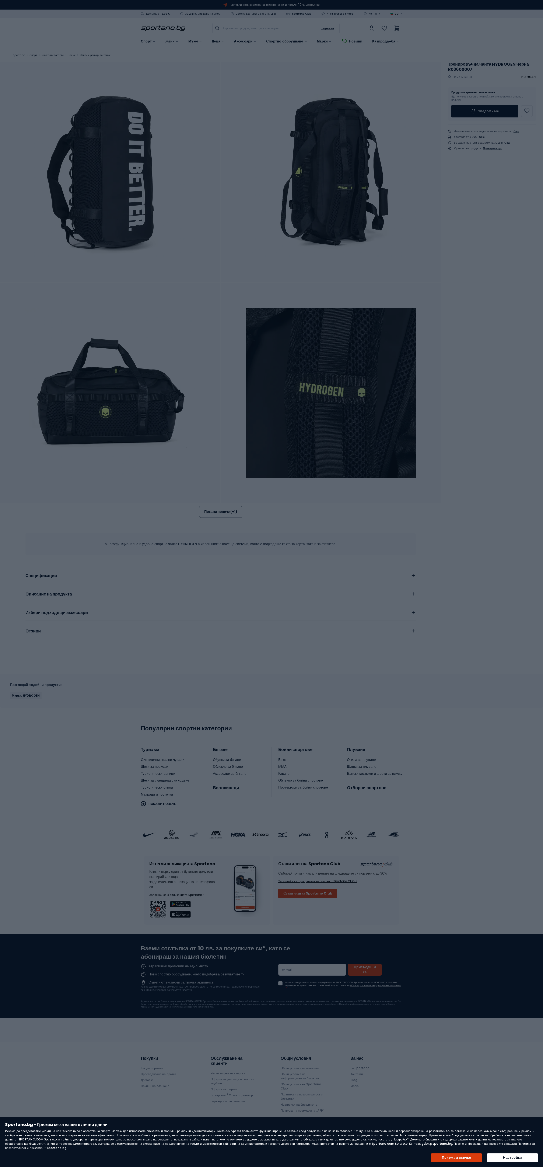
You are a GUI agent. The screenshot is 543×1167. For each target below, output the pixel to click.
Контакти (374, 14)
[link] (371, 28)
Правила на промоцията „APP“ (302, 1110)
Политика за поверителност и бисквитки (192, 1006)
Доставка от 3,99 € (158, 14)
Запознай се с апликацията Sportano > (176, 895)
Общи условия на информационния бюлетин (300, 1076)
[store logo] (163, 28)
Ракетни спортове (53, 55)
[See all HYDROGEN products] (527, 77)
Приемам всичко (456, 1157)
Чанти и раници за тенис (95, 55)
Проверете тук (492, 148)
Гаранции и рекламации (228, 1101)
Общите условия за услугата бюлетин (169, 990)
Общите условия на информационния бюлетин (375, 985)
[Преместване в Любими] (527, 111)
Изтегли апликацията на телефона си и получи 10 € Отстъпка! (275, 5)
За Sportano (359, 1068)
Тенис (72, 55)
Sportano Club (302, 14)
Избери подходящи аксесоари (56, 612)
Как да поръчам (152, 1068)
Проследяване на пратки (158, 1074)
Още (516, 131)
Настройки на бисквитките (299, 1104)
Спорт (33, 55)
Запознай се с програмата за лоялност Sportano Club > (317, 881)
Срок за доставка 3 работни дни (256, 14)
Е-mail (287, 970)
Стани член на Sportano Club (307, 893)
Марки (322, 41)
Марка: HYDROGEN (26, 695)
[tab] (220, 574)
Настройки (512, 1157)
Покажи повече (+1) (220, 511)
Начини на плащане (155, 1086)
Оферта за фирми (224, 1089)
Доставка (147, 1080)
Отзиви (33, 631)
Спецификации (41, 576)
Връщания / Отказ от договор (232, 1095)
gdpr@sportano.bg (436, 1144)
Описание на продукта (48, 594)
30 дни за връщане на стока (202, 14)
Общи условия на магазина (300, 1068)
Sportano (19, 55)
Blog (353, 1080)
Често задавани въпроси (228, 1073)
